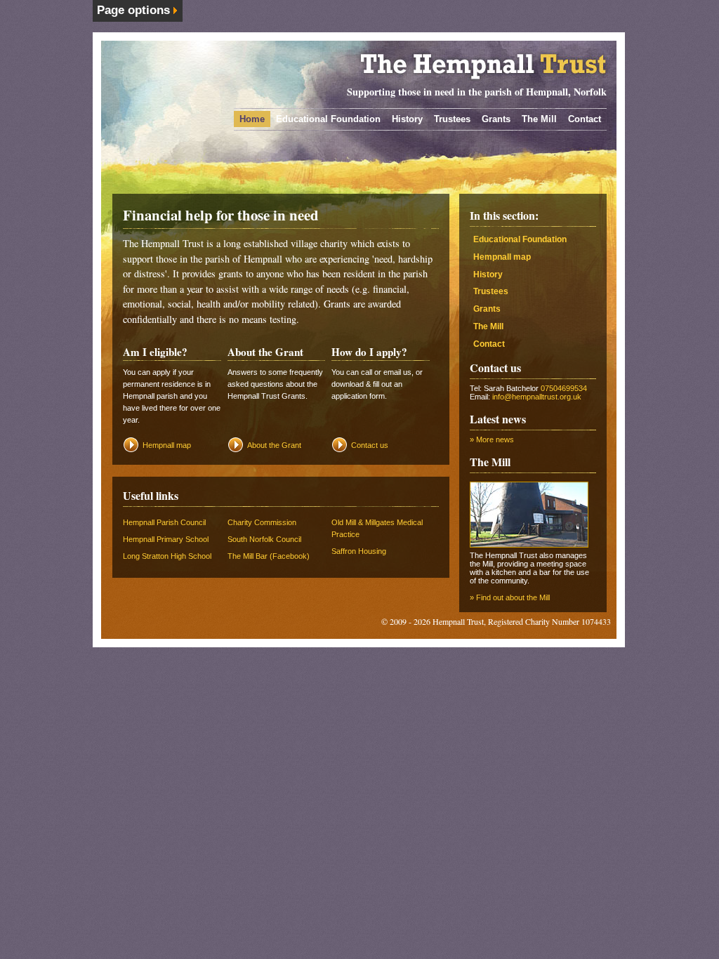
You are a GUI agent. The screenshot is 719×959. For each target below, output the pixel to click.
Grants (496, 119)
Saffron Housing (358, 551)
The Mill (539, 119)
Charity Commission (261, 522)
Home (252, 119)
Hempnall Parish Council (164, 522)
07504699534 (564, 388)
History (407, 119)
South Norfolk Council (264, 539)
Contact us (369, 445)
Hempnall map (167, 445)
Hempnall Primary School (166, 539)
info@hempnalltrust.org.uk (536, 396)
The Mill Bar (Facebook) (268, 556)
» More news (492, 439)
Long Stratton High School (167, 556)
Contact (584, 119)
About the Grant (274, 445)
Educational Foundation (328, 119)
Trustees (452, 119)
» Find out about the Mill (510, 597)
